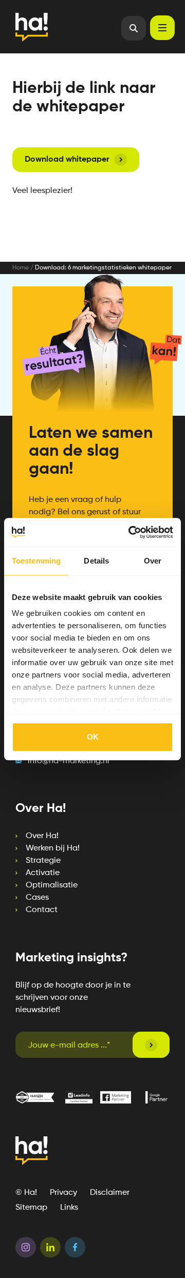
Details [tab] (96, 560)
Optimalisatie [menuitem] (52, 885)
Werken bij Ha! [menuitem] (53, 848)
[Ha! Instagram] (25, 1249)
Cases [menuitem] (37, 898)
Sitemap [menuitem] (31, 1208)
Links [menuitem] (69, 1208)
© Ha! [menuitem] (26, 1193)
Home (20, 268)
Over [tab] (152, 560)
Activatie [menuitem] (43, 873)
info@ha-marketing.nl (68, 761)
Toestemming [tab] (36, 560)
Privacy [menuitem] (63, 1193)
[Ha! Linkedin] (50, 1249)
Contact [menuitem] (42, 910)
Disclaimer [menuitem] (110, 1193)
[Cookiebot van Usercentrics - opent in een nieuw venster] (130, 532)
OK (93, 736)
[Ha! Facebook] (75, 1249)
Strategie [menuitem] (43, 861)
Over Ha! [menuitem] (42, 836)
